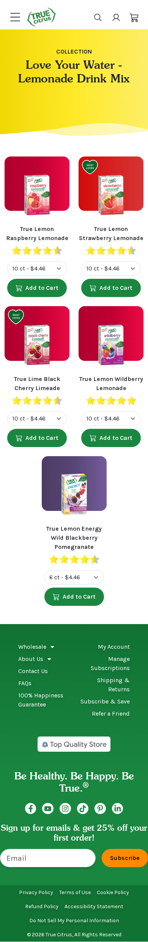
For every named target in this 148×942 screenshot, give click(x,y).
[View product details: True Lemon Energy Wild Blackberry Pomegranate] (74, 490)
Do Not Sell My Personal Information (74, 920)
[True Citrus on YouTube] (48, 808)
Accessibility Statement (94, 906)
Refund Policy (41, 906)
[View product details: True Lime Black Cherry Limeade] (37, 340)
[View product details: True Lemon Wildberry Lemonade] (111, 340)
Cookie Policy (113, 892)
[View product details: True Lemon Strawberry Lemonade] (111, 190)
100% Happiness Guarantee (40, 700)
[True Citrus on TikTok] (82, 808)
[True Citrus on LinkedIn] (117, 808)
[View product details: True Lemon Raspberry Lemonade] (37, 190)
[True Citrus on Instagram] (65, 808)
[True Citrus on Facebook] (30, 808)
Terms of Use (75, 892)
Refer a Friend (111, 713)
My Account (114, 646)
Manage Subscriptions (110, 663)
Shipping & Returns (113, 684)
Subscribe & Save (105, 701)
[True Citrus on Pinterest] (100, 808)
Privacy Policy (36, 892)
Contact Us (33, 671)
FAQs (24, 683)
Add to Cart (41, 287)
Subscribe (125, 857)
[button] (134, 17)
